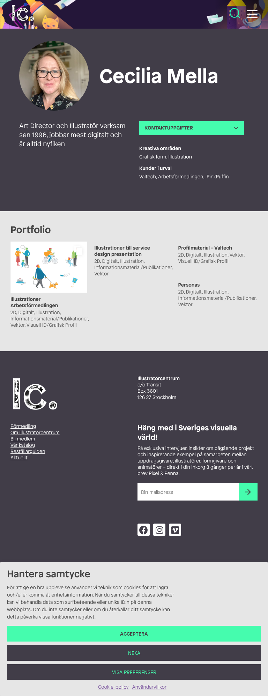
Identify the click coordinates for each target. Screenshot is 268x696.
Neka (134, 653)
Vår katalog (22, 445)
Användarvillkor (149, 687)
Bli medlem (22, 439)
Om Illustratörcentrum (35, 432)
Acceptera (134, 633)
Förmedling (23, 426)
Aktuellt (19, 457)
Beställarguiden (27, 451)
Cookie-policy (113, 687)
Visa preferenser (134, 672)
